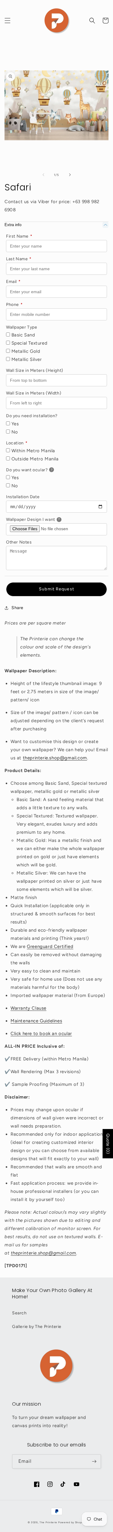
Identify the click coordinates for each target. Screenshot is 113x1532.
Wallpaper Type (21, 327)
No (14, 432)
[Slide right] (70, 174)
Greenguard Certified (50, 946)
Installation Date (22, 496)
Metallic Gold (25, 351)
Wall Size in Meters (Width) (33, 393)
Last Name (19, 258)
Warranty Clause (28, 1008)
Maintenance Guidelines (36, 1021)
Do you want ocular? (36, 469)
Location (16, 443)
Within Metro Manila (32, 450)
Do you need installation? (32, 415)
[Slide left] (43, 174)
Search (19, 1313)
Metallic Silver (26, 359)
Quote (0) (107, 1144)
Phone (14, 304)
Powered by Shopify (71, 1522)
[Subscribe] (94, 1461)
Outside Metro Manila (34, 459)
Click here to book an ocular (41, 1033)
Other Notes (19, 542)
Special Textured (28, 343)
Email (13, 281)
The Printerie (48, 1522)
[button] (7, 20)
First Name (19, 236)
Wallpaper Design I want (40, 519)
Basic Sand (22, 335)
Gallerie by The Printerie (36, 1326)
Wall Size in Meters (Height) (34, 370)
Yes (14, 424)
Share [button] (17, 607)
